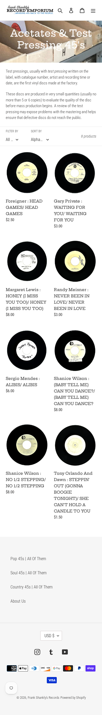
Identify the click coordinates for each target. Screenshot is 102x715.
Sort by (36, 131)
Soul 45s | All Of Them (28, 572)
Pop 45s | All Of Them (28, 558)
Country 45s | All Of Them (31, 587)
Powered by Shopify (73, 698)
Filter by (12, 131)
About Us (18, 601)
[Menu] (93, 10)
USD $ (49, 635)
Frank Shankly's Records (43, 698)
